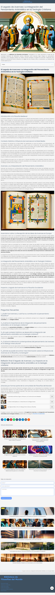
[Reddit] (28, 419)
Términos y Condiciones (5, 584)
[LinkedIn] (20, 419)
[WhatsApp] (14, 419)
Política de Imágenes (5, 587)
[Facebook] (2, 419)
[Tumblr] (17, 419)
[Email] (25, 419)
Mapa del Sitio (3, 590)
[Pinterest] (11, 419)
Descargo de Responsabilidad (7, 589)
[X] (8, 419)
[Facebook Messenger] (5, 419)
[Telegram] (23, 419)
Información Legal (4, 583)
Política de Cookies (4, 586)
